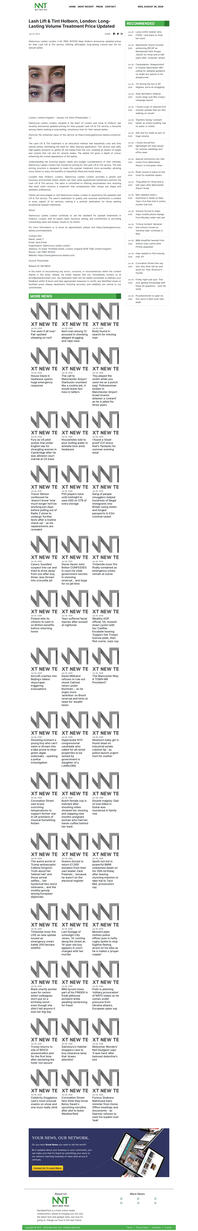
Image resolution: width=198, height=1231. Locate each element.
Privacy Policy (142, 1227)
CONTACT (110, 6)
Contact (168, 1227)
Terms (129, 1227)
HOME (72, 6)
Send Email (41, 242)
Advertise (156, 1227)
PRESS (99, 6)
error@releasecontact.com (42, 277)
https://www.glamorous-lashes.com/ (56, 255)
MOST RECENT (86, 6)
